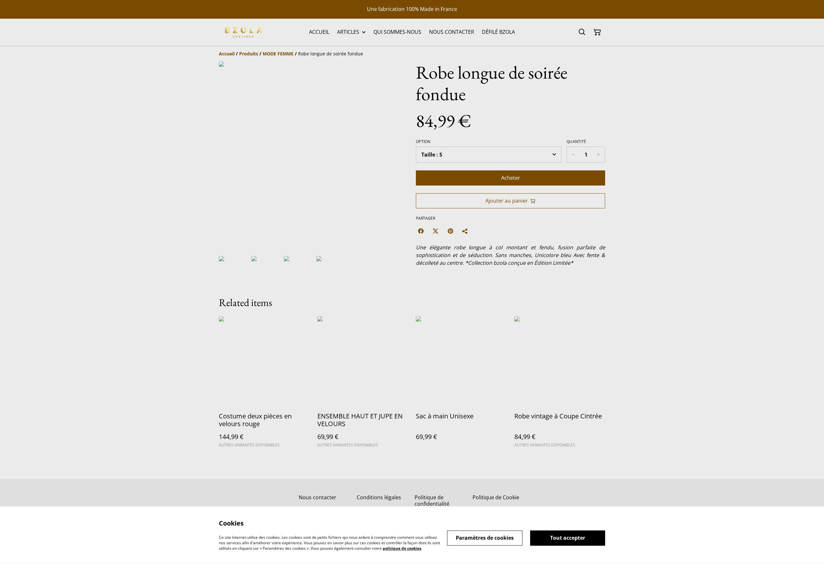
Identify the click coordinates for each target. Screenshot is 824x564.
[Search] (582, 32)
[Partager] (465, 231)
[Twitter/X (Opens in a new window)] (435, 231)
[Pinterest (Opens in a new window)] (450, 231)
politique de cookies (402, 548)
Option (423, 141)
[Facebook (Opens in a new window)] (421, 231)
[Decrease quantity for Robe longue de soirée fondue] (573, 155)
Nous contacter (317, 497)
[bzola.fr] (243, 32)
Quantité (576, 141)
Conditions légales (379, 497)
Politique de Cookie (496, 497)
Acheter (510, 177)
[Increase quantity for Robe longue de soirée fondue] (598, 155)
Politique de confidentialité (432, 500)
